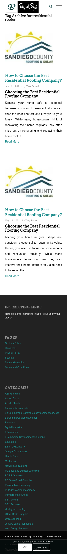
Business (10, 422)
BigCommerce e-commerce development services (32, 412)
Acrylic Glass (12, 398)
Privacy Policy (12, 352)
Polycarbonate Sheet (16, 494)
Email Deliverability (15, 446)
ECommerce (12, 432)
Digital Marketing (14, 427)
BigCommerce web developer (21, 417)
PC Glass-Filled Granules (18, 480)
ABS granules (12, 393)
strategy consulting (15, 509)
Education (10, 441)
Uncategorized (13, 518)
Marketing (10, 461)
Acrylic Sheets (12, 403)
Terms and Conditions (17, 367)
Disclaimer (10, 348)
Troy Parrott (32, 86)
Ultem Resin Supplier (16, 514)
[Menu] (57, 7)
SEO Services (12, 504)
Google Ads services (16, 451)
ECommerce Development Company (25, 437)
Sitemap (9, 357)
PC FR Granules (14, 475)
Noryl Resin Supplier (16, 465)
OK (24, 547)
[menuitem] (49, 7)
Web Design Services (16, 528)
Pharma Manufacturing (17, 485)
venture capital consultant (19, 523)
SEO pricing (11, 499)
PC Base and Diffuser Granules (22, 470)
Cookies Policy (13, 343)
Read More (12, 141)
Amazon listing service (17, 408)
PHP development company (20, 490)
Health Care (11, 456)
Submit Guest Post (15, 362)
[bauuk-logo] (28, 7)
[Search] (49, 7)
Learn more (41, 547)
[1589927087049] (29, 47)
